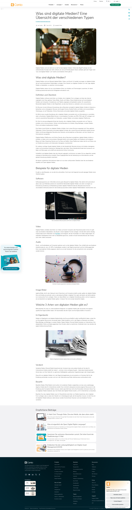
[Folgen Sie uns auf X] (36, 474)
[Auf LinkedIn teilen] (129, 12)
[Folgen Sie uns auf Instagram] (26, 474)
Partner (101, 1)
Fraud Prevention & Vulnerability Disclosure (47, 508)
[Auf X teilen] (129, 9)
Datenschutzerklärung (34, 508)
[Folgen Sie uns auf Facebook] (39, 474)
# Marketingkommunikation (43, 21)
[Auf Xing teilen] (129, 16)
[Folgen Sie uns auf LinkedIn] (32, 474)
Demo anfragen (115, 4)
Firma (95, 1)
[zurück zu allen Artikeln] (2, 9)
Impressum (27, 508)
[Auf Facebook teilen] (129, 19)
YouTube (57, 233)
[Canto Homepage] (17, 4)
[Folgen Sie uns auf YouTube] (29, 474)
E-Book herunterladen (11, 268)
